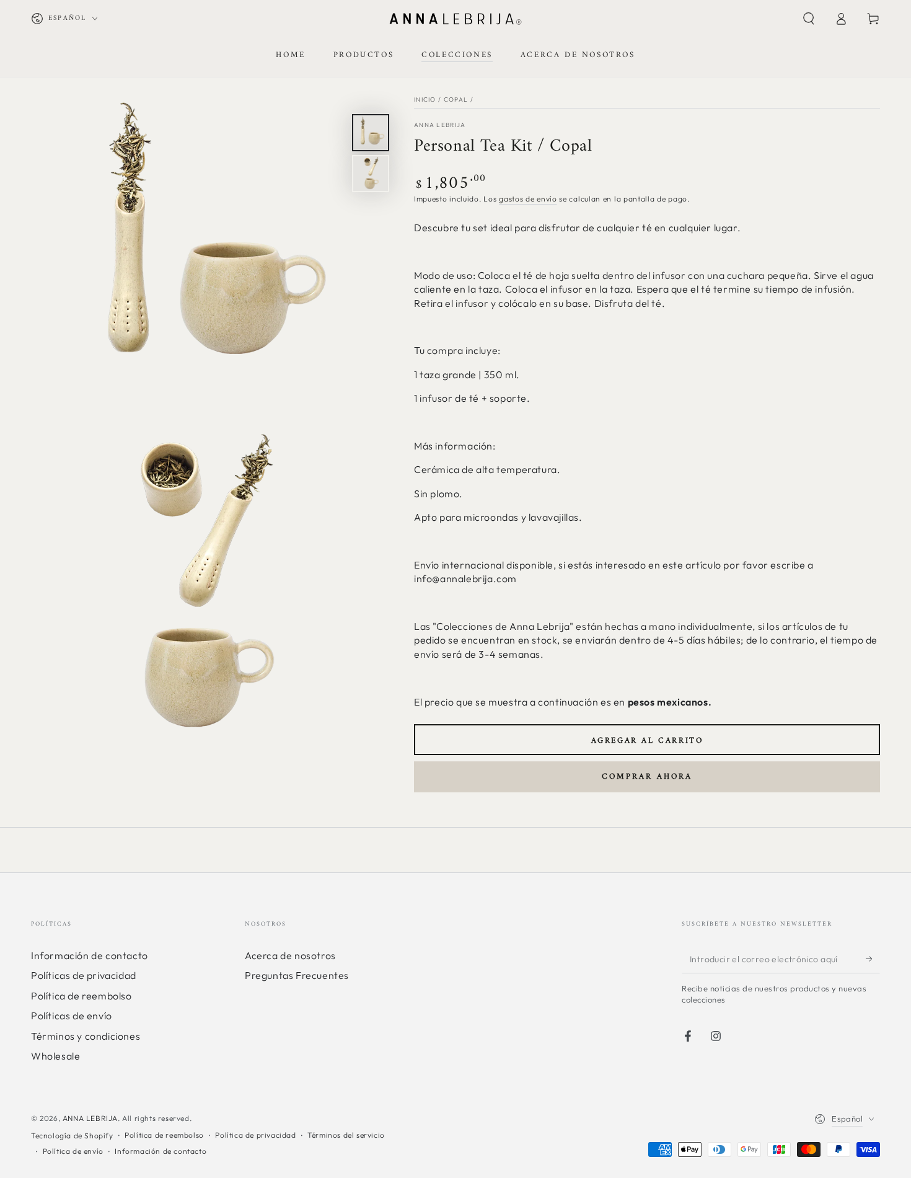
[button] (809, 18)
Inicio (425, 99)
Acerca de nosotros (290, 955)
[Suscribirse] (873, 959)
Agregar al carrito (647, 740)
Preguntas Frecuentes (297, 975)
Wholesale (55, 1056)
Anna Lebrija (440, 125)
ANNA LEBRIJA (90, 1118)
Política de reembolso (81, 996)
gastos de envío (528, 198)
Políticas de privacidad (83, 975)
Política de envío (73, 1151)
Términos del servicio (346, 1135)
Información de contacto (89, 955)
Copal (456, 99)
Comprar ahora (647, 776)
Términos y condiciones (85, 1036)
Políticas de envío (71, 1015)
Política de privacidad (255, 1135)
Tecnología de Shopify (72, 1135)
